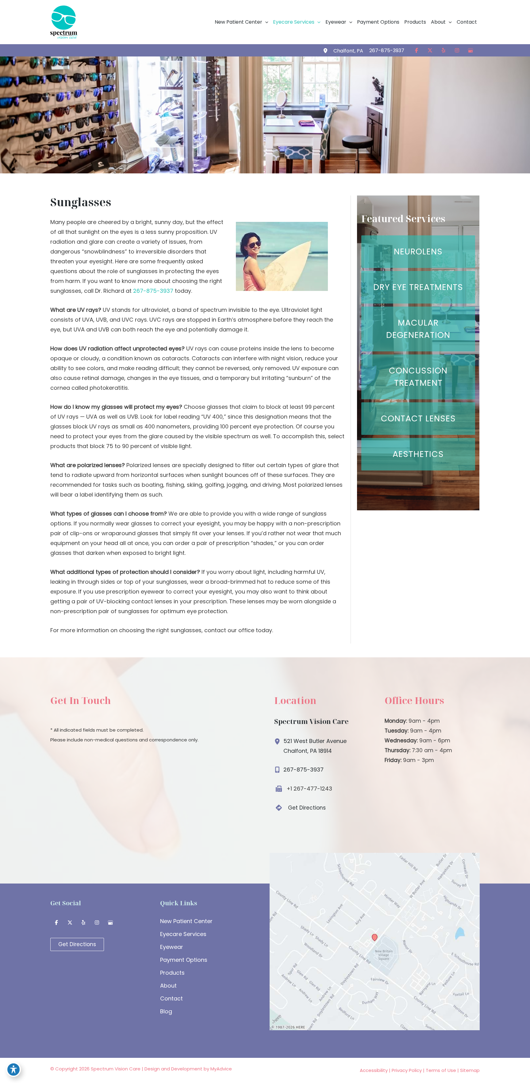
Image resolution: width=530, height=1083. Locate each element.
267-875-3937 (153, 291)
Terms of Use (441, 1070)
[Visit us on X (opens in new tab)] (430, 50)
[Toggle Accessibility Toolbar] (13, 1069)
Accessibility (374, 1070)
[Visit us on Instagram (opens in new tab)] (457, 50)
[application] (265, 22)
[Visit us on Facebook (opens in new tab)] (416, 50)
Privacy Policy (407, 1070)
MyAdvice (221, 1069)
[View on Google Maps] (375, 941)
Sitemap (470, 1070)
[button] (242, 22)
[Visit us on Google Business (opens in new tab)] (470, 50)
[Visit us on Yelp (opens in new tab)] (443, 50)
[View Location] (326, 50)
